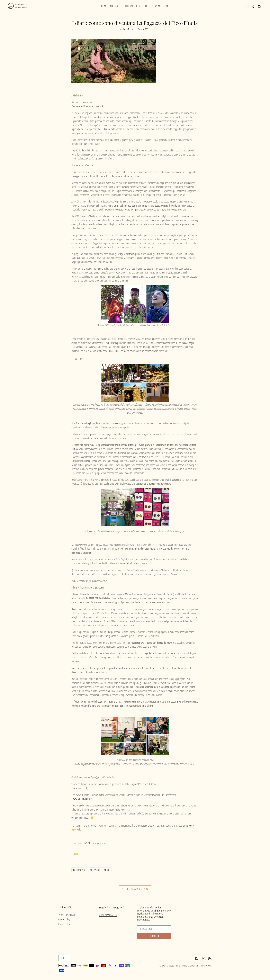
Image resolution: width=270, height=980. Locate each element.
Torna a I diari (137, 888)
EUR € (63, 958)
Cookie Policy (64, 919)
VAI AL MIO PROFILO (108, 914)
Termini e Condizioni (67, 914)
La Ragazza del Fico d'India (176, 965)
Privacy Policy (64, 924)
